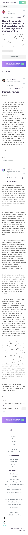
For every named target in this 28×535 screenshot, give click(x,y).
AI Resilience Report (14, 502)
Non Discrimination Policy (14, 515)
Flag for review (8, 160)
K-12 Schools (14, 474)
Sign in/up (22, 2)
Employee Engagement (14, 482)
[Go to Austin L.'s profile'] (4, 173)
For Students (14, 459)
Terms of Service (14, 510)
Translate (18, 17)
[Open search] (17, 2)
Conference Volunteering (14, 492)
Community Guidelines (14, 504)
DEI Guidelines (14, 507)
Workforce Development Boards (14, 484)
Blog (14, 444)
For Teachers (14, 464)
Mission (14, 434)
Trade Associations (14, 487)
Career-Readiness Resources (14, 499)
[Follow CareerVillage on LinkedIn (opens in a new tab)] (4, 521)
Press (14, 447)
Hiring (14, 441)
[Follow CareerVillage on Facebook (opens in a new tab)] (4, 518)
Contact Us (14, 449)
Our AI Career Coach (14, 452)
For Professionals (14, 461)
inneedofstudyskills (7, 51)
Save (23, 408)
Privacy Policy (14, 512)
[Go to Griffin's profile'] (4, 14)
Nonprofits (14, 476)
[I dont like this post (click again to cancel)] (24, 83)
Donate (14, 467)
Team (14, 439)
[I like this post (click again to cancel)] (24, 10)
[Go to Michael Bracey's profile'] (4, 83)
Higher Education (14, 479)
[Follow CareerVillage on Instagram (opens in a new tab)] (4, 524)
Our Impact (14, 436)
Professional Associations (14, 489)
